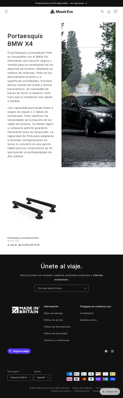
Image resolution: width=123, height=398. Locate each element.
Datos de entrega (53, 313)
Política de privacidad (55, 333)
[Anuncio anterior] (6, 3)
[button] (6, 11)
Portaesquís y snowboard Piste (23, 238)
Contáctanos (87, 313)
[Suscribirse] (85, 288)
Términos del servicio (61, 391)
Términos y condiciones (57, 340)
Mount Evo (43, 388)
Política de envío (82, 391)
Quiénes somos (88, 320)
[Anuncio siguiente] (117, 3)
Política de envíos (53, 320)
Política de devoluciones (57, 326)
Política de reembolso (82, 388)
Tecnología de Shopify (58, 388)
